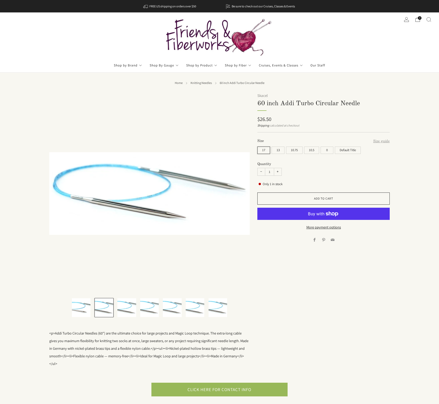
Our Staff (317, 65)
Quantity (264, 164)
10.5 (311, 150)
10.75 (294, 150)
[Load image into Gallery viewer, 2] (104, 307)
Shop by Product (199, 65)
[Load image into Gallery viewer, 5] (172, 307)
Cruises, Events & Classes (278, 65)
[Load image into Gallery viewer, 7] (217, 307)
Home (179, 83)
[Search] (428, 19)
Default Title (348, 150)
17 (263, 150)
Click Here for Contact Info (219, 389)
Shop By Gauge (162, 65)
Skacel (262, 95)
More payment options (323, 227)
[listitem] (170, 6)
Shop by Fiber (236, 65)
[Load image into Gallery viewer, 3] (126, 307)
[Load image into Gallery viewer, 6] (195, 307)
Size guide (381, 141)
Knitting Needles (201, 83)
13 (278, 150)
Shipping (263, 126)
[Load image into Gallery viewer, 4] (149, 307)
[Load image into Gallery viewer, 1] (81, 307)
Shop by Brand (125, 65)
